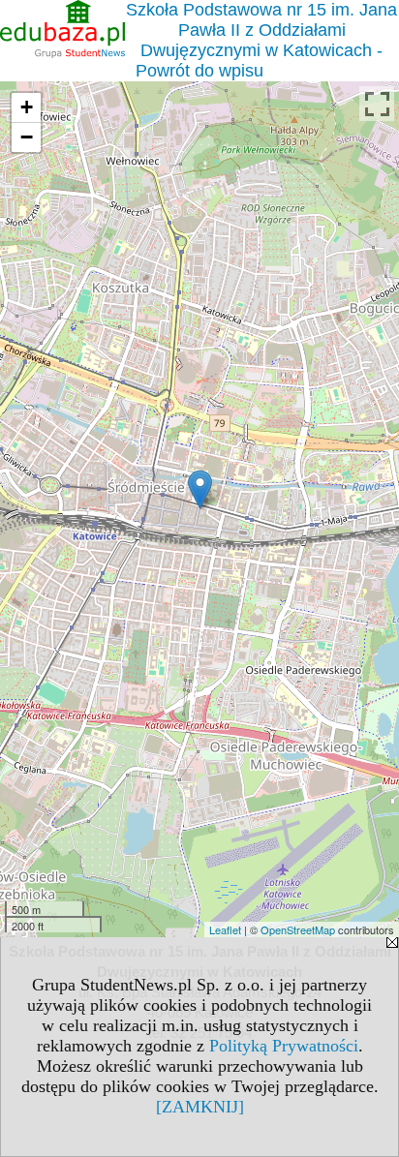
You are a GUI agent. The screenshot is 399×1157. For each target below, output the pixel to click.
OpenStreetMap (298, 929)
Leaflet (225, 929)
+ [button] (26, 107)
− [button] (26, 137)
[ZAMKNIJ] (200, 1106)
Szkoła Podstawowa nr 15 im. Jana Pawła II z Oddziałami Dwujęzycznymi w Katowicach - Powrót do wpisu (261, 40)
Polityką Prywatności (283, 1045)
